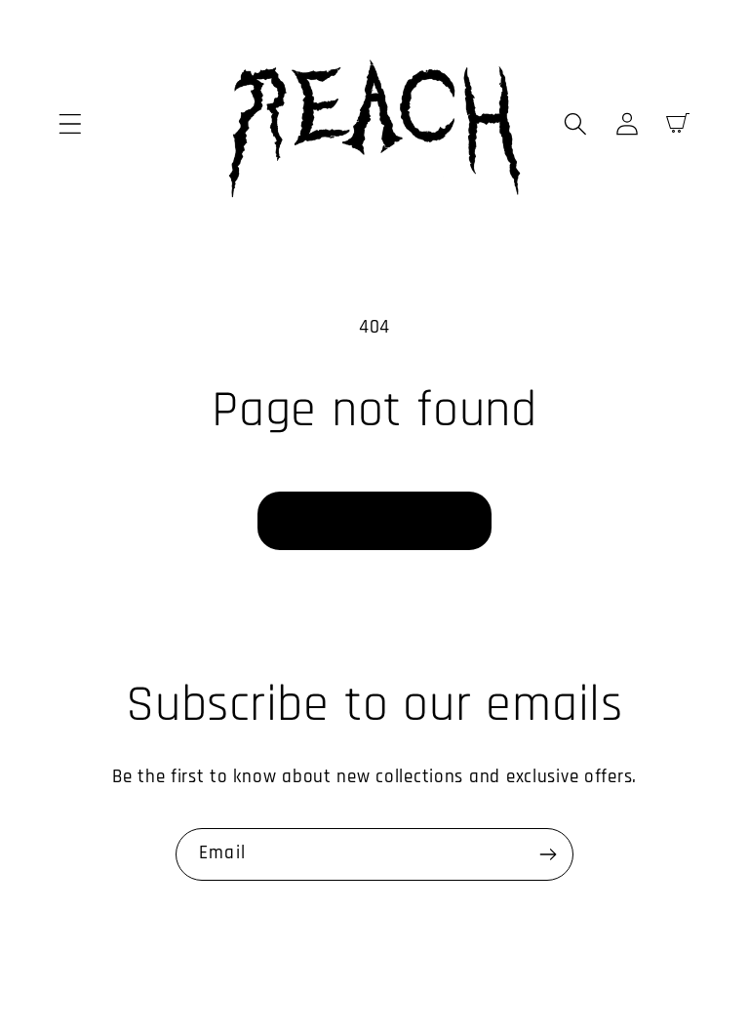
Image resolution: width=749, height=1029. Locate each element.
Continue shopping (374, 521)
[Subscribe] (547, 854)
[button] (71, 124)
